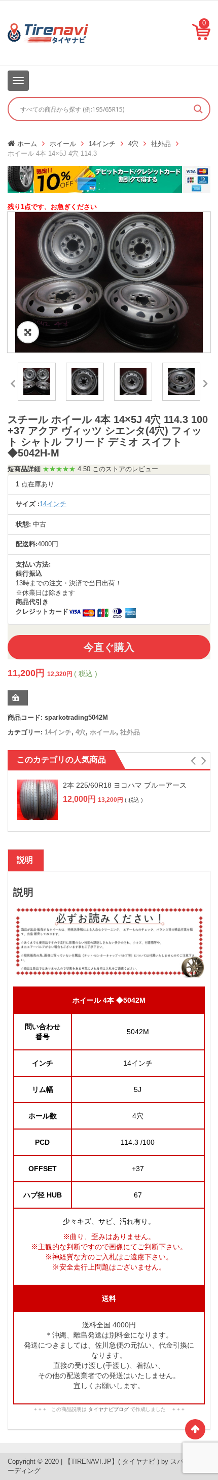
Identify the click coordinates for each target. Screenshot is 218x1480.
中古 (39, 524)
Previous (13, 382)
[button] (193, 760)
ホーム (27, 144)
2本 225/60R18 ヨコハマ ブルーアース (125, 785)
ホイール (63, 144)
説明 (25, 860)
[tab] (25, 860)
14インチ (102, 144)
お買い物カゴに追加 (18, 698)
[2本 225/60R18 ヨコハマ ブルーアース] (37, 800)
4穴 (133, 144)
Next (205, 382)
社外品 (161, 144)
